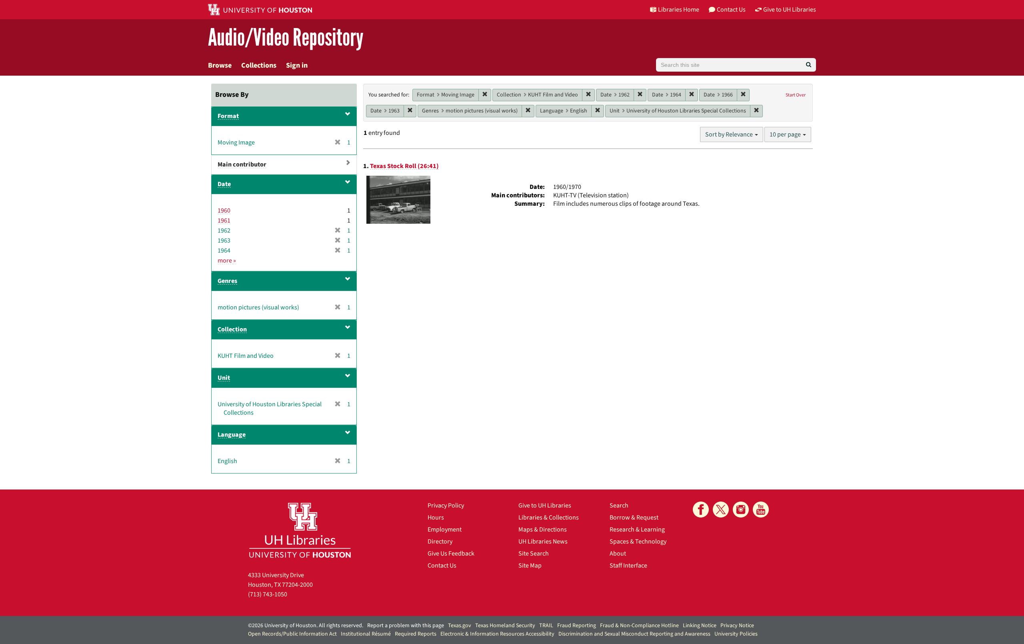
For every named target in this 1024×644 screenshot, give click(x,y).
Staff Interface (628, 565)
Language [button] (232, 434)
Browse (220, 65)
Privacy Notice (737, 626)
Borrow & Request (634, 517)
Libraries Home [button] (678, 9)
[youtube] (761, 510)
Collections (258, 65)
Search (619, 505)
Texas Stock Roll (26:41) (404, 166)
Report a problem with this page (405, 626)
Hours (436, 517)
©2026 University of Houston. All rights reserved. (305, 626)
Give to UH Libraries (544, 505)
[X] (721, 510)
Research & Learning (637, 529)
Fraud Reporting (576, 626)
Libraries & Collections (548, 517)
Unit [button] (224, 377)
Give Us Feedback (451, 553)
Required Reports (415, 634)
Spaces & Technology (638, 541)
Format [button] (228, 116)
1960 (224, 210)
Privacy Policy (446, 505)
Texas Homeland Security (505, 626)
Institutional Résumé (366, 634)
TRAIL (546, 626)
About (618, 553)
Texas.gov (459, 626)
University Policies (736, 634)
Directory (440, 541)
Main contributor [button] (242, 164)
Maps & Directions (542, 529)
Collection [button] (232, 329)
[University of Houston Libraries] (300, 530)
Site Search (533, 553)
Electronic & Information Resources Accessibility (497, 634)
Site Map (530, 565)
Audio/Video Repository (286, 37)
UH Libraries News (543, 541)
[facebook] (701, 510)
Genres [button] (227, 281)
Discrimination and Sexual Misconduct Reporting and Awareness (634, 634)
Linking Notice (699, 626)
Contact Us (442, 565)
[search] (808, 65)
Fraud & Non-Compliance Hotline (639, 626)
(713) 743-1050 (267, 594)
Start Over (796, 95)
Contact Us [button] (731, 9)
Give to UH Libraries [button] (789, 9)
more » (227, 260)
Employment (445, 529)
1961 (224, 220)
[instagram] (741, 510)
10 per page (786, 134)
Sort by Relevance (729, 134)
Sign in (297, 65)
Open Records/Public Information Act (292, 634)
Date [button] (224, 184)
